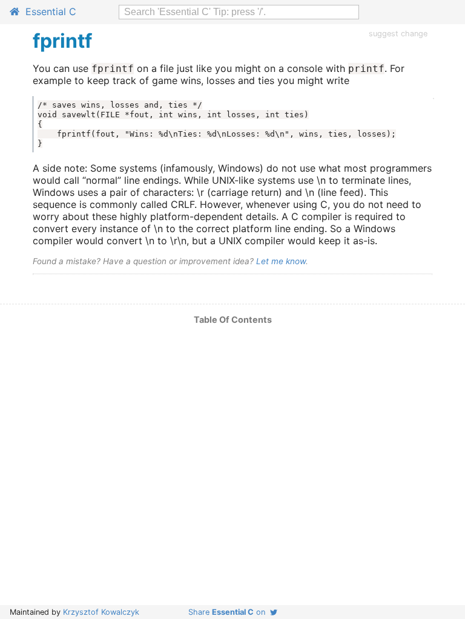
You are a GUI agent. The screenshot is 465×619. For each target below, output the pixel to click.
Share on (229, 612)
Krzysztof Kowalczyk (101, 612)
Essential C (47, 11)
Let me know (281, 261)
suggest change (398, 33)
